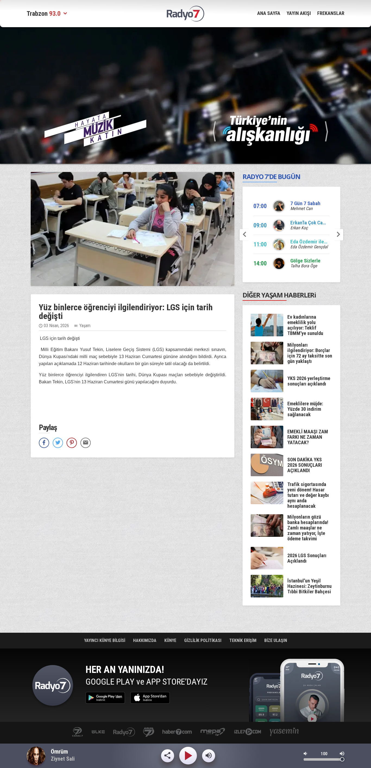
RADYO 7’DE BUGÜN (271, 176)
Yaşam (84, 325)
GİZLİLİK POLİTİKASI (203, 640)
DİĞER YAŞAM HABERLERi (279, 294)
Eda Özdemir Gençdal (309, 246)
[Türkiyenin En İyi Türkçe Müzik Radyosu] (270, 130)
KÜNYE (170, 640)
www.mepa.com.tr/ (213, 732)
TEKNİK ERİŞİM (243, 640)
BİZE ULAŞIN (275, 640)
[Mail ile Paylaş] (85, 443)
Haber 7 (177, 732)
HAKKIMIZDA (145, 640)
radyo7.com (124, 732)
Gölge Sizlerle (305, 261)
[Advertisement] (185, 67)
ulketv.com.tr (98, 732)
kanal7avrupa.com (149, 732)
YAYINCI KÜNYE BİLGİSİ (105, 640)
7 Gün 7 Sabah (305, 203)
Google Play (105, 698)
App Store (150, 698)
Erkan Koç (299, 227)
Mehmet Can (301, 208)
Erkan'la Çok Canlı (309, 223)
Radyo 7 (53, 687)
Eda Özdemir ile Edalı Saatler (321, 242)
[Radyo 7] (185, 14)
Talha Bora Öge (303, 265)
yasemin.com (284, 732)
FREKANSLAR (330, 13)
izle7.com (248, 732)
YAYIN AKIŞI (299, 13)
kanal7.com (77, 732)
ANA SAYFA (268, 13)
